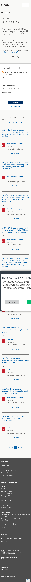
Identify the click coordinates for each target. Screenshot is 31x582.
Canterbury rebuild (6, 491)
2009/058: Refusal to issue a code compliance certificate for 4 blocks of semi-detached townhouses (15, 230)
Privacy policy (5, 567)
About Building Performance (9, 489)
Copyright (4, 572)
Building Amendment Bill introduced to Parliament (12, 519)
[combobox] (15, 88)
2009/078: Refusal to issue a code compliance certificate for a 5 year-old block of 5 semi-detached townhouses (15, 165)
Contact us (4, 544)
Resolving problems (7, 475)
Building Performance (6, 5)
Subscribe (4, 541)
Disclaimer (4, 569)
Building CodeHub (10, 52)
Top (28, 581)
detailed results (16, 123)
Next (25, 447)
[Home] (2, 13)
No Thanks (12, 302)
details (16, 153)
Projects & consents (7, 468)
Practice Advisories (6, 493)
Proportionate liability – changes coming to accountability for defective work (13, 524)
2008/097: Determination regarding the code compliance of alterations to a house (15, 391)
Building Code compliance (8, 470)
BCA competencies (6, 503)
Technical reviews (6, 507)
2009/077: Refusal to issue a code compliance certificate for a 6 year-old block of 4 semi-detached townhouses (15, 198)
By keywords (5, 77)
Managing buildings (7, 473)
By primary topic (6, 92)
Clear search (16, 106)
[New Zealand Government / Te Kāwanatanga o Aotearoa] (15, 558)
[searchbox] (15, 88)
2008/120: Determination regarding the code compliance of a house (15, 330)
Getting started (5, 465)
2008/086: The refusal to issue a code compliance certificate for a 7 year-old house (15, 418)
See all (3, 527)
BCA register (5, 505)
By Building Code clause (8, 85)
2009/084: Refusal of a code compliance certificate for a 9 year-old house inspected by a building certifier (15, 133)
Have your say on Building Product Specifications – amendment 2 (15, 515)
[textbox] (15, 96)
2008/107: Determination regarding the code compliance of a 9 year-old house (15, 360)
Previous (6, 447)
